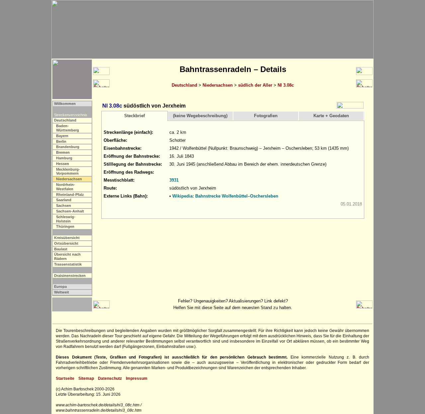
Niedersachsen (218, 85)
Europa (60, 287)
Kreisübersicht (67, 238)
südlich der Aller (255, 85)
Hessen (62, 164)
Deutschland (184, 85)
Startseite (65, 378)
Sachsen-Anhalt (70, 211)
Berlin (61, 141)
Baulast (60, 249)
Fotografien (266, 115)
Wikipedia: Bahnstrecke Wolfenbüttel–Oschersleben (225, 196)
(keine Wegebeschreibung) (200, 115)
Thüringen (65, 226)
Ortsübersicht (66, 243)
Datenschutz (110, 378)
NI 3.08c (286, 85)
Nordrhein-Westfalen (65, 187)
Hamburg (64, 158)
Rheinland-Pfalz (70, 195)
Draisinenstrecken (70, 276)
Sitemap (86, 378)
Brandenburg (67, 147)
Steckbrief (134, 115)
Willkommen (65, 104)
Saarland (63, 200)
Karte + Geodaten (331, 115)
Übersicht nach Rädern (67, 256)
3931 (174, 180)
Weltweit (61, 292)
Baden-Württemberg (67, 128)
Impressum (136, 378)
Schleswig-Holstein (65, 219)
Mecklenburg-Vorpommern (68, 171)
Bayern (62, 136)
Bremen (63, 152)
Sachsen (63, 205)
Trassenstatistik (68, 264)
